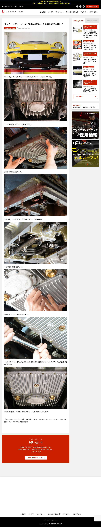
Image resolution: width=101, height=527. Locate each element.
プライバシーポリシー (50, 520)
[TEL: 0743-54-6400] (92, 6)
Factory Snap (92, 20)
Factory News (78, 20)
